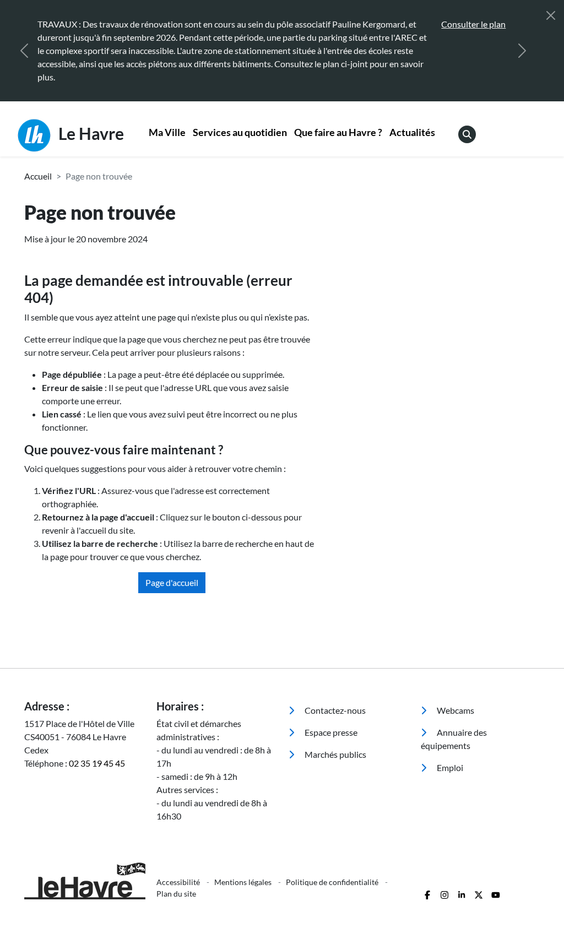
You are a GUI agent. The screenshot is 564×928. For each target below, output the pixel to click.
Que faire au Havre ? (338, 132)
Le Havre (89, 133)
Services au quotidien (240, 132)
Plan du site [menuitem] (176, 893)
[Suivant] (522, 51)
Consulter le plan (473, 24)
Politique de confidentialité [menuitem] (333, 882)
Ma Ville (167, 132)
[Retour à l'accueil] (83, 880)
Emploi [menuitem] (449, 767)
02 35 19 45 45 (97, 763)
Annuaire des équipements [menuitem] (454, 739)
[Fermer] (551, 15)
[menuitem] (167, 133)
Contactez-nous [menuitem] (334, 710)
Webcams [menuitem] (454, 710)
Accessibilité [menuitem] (179, 882)
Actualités (412, 132)
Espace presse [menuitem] (330, 732)
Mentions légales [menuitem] (243, 882)
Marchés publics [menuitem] (334, 754)
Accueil (38, 176)
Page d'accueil (171, 582)
